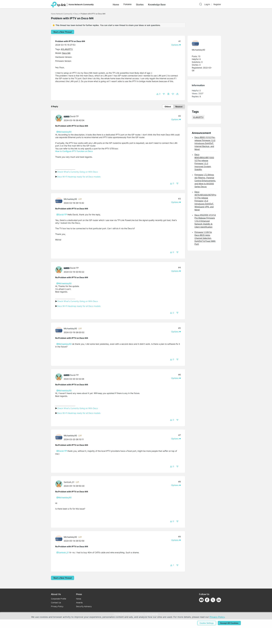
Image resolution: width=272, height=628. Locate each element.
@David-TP (61, 214)
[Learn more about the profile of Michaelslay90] (59, 201)
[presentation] (58, 118)
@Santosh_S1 (62, 552)
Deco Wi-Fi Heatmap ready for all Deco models (78, 176)
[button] (115, 4)
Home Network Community (61, 14)
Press (79, 594)
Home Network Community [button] (81, 4)
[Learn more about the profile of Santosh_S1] (59, 484)
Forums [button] (127, 4)
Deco (76, 14)
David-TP (74, 116)
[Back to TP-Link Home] (58, 4)
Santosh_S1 (69, 482)
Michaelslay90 (70, 199)
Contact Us (56, 602)
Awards (79, 602)
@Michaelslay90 (64, 132)
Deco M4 (66, 53)
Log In (207, 4)
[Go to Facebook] (207, 600)
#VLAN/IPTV (67, 49)
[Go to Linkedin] (218, 600)
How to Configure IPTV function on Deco (74, 151)
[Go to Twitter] (213, 600)
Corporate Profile (58, 598)
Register (217, 4)
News (78, 598)
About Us (56, 594)
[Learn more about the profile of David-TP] (59, 118)
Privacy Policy (57, 606)
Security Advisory (84, 606)
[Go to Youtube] (201, 600)
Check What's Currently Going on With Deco (77, 172)
